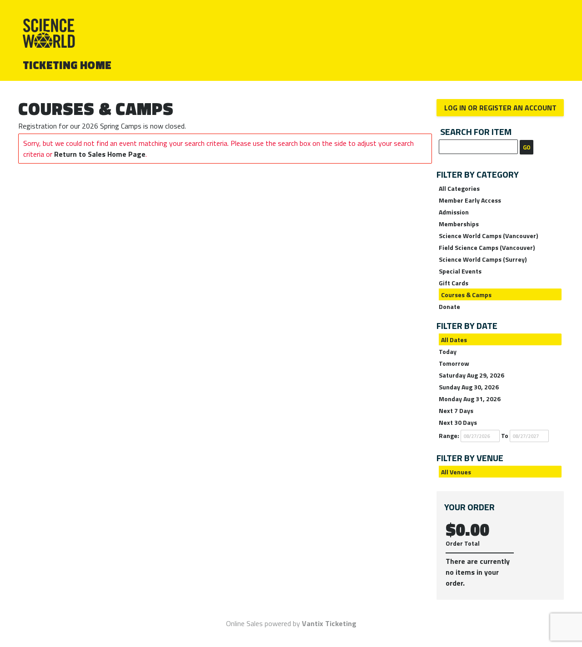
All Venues (456, 472)
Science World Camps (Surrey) (483, 259)
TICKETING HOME (67, 65)
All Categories (459, 188)
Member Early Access (470, 200)
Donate (449, 306)
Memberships (459, 224)
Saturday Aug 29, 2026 (471, 375)
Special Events (460, 271)
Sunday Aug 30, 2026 (469, 387)
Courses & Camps (466, 294)
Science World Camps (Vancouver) (488, 235)
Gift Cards (453, 283)
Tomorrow (454, 363)
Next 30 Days (458, 422)
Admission (454, 212)
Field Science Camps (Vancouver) (487, 247)
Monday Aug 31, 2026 (470, 398)
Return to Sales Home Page (100, 154)
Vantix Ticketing (329, 623)
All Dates (454, 339)
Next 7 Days (456, 410)
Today (448, 351)
